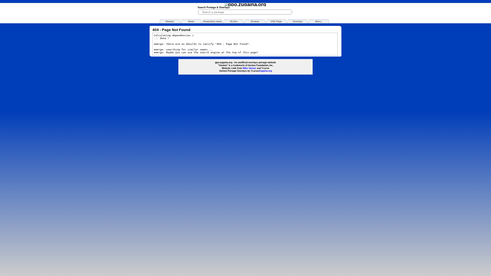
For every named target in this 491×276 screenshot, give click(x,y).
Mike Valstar (249, 68)
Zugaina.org (265, 71)
